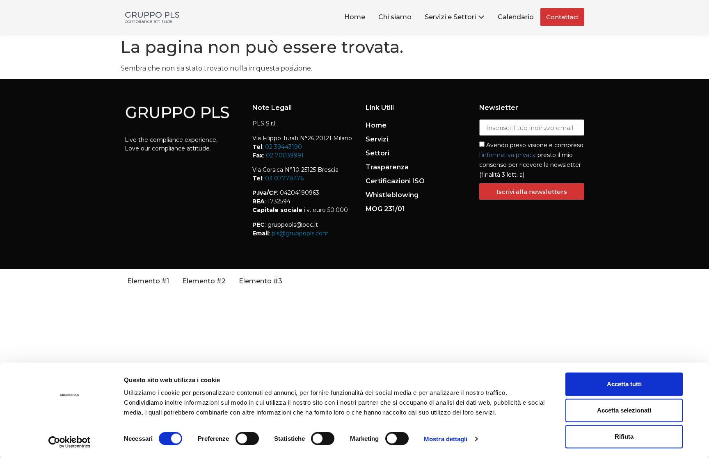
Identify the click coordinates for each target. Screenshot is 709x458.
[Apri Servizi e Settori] (481, 17)
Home (376, 125)
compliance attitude (148, 21)
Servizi (377, 139)
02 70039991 (284, 155)
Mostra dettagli (446, 438)
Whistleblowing (392, 195)
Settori (377, 153)
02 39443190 (283, 146)
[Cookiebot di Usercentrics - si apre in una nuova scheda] (69, 442)
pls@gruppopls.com (299, 233)
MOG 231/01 (385, 209)
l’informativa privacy (507, 155)
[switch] (247, 438)
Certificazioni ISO (395, 181)
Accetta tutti (624, 384)
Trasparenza (387, 167)
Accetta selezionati (624, 410)
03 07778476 (284, 178)
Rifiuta (624, 436)
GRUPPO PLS (152, 15)
